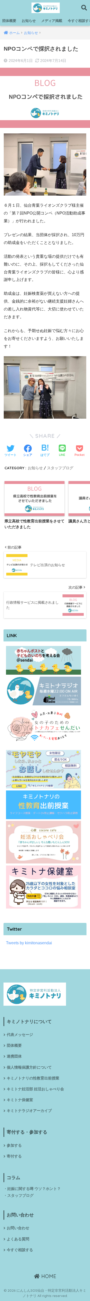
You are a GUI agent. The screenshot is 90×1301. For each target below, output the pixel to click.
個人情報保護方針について (29, 1067)
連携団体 (14, 1056)
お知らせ (29, 21)
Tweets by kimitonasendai (29, 943)
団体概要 (9, 21)
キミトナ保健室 (20, 1100)
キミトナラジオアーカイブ (29, 1111)
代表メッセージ (20, 1035)
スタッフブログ (60, 467)
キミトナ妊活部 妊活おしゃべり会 (35, 1089)
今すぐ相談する (20, 1250)
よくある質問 (18, 1239)
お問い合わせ (18, 1228)
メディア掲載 (51, 21)
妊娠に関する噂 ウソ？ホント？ (34, 1189)
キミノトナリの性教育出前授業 (33, 1078)
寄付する (14, 1156)
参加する (14, 1145)
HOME (48, 1276)
